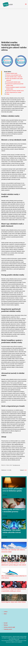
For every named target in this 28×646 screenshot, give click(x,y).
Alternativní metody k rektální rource (15, 90)
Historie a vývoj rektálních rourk (13, 75)
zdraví (25, 470)
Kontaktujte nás (16, 465)
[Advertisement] (14, 23)
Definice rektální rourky (11, 73)
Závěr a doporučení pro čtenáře (13, 92)
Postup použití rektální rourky (13, 82)
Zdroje (7, 94)
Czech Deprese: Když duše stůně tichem (13, 602)
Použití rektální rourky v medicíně (14, 76)
